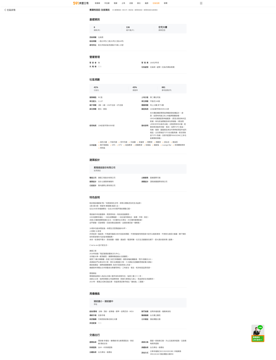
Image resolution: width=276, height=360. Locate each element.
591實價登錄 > (117, 10)
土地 (123, 3)
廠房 (146, 3)
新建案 (97, 3)
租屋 (115, 3)
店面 (131, 3)
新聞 (165, 3)
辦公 (139, 3)
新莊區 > (131, 10)
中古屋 (107, 3)
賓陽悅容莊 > (139, 10)
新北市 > (125, 10)
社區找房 (156, 3)
